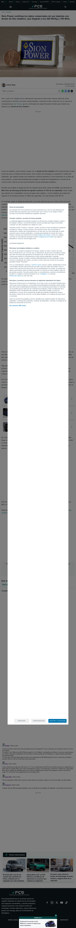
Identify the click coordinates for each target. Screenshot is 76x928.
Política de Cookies (44, 235)
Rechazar (21, 720)
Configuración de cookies (46, 237)
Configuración (39, 720)
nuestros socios (36, 265)
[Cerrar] (56, 915)
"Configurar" (43, 274)
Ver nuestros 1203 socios (17, 305)
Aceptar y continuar (57, 721)
